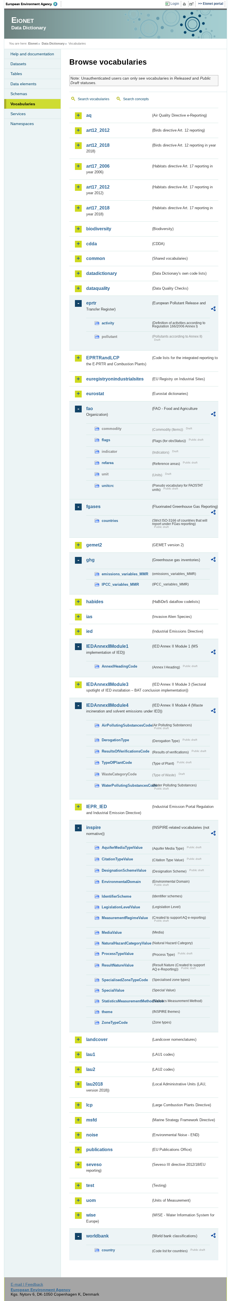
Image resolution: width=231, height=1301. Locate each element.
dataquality (98, 288)
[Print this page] (185, 4)
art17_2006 (98, 166)
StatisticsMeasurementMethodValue (126, 1001)
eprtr (91, 303)
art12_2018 (98, 145)
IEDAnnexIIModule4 (107, 705)
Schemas (18, 93)
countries (110, 521)
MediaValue (112, 932)
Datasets (18, 64)
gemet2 (94, 545)
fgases (93, 506)
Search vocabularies (93, 99)
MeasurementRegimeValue (125, 918)
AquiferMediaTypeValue (122, 847)
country (108, 1250)
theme (107, 1012)
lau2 (90, 1069)
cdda (91, 243)
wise (91, 1215)
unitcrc (108, 486)
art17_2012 (98, 187)
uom (91, 1200)
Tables (16, 73)
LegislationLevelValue (121, 907)
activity (108, 323)
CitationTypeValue (117, 859)
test (90, 1185)
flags (106, 440)
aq (89, 115)
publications (99, 1149)
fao (89, 408)
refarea (108, 463)
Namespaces (22, 123)
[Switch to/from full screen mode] (192, 4)
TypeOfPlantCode (117, 762)
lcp (89, 1105)
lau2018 (94, 1084)
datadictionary (101, 273)
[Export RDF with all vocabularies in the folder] (213, 309)
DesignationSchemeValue (124, 870)
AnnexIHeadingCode (119, 666)
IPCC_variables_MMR (120, 584)
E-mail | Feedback (27, 1284)
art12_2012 (98, 130)
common (95, 258)
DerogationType (115, 740)
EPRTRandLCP (102, 357)
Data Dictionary (53, 43)
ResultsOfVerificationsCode (125, 751)
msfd (91, 1120)
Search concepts (136, 99)
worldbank (97, 1236)
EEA (33, 4)
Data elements (23, 84)
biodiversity (98, 228)
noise (92, 1134)
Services (18, 113)
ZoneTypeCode (115, 1022)
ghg (90, 559)
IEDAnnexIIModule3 (107, 684)
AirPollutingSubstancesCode (126, 725)
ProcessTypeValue (118, 954)
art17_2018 (98, 207)
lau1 (90, 1054)
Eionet (33, 43)
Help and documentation (32, 54)
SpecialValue (113, 990)
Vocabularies (22, 104)
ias (89, 616)
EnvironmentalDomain (121, 882)
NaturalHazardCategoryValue (126, 943)
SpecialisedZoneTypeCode (125, 980)
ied (89, 631)
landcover (97, 1039)
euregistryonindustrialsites (115, 379)
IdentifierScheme (116, 896)
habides (94, 601)
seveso (94, 1164)
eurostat (95, 393)
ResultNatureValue (118, 965)
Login (174, 3)
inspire (93, 827)
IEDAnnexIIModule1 (107, 646)
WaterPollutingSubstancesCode (126, 785)
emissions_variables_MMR (125, 574)
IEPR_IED (96, 806)
